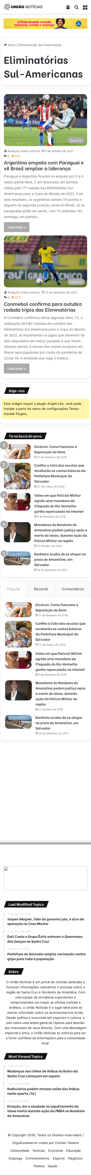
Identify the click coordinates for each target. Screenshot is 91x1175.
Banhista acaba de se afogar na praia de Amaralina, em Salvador (60, 559)
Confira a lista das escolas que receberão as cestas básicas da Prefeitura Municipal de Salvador (60, 473)
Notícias (39, 1150)
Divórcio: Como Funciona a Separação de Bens (55, 449)
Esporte (59, 1158)
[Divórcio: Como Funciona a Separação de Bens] (17, 451)
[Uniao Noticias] (23, 6)
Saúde (52, 1166)
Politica (39, 1166)
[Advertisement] (45, 789)
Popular (13, 589)
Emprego (15, 1158)
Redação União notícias (24, 151)
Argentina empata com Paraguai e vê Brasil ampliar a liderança (44, 165)
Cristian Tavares (67, 1143)
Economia (55, 1150)
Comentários (73, 589)
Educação (73, 1150)
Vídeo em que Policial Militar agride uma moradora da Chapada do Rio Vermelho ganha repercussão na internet (59, 503)
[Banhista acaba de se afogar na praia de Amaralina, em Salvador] (17, 558)
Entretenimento (38, 1158)
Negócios (75, 1158)
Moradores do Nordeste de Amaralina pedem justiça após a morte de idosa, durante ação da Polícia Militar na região (60, 532)
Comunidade (19, 1150)
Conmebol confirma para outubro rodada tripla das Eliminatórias (43, 306)
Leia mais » (17, 227)
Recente (41, 589)
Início (11, 45)
